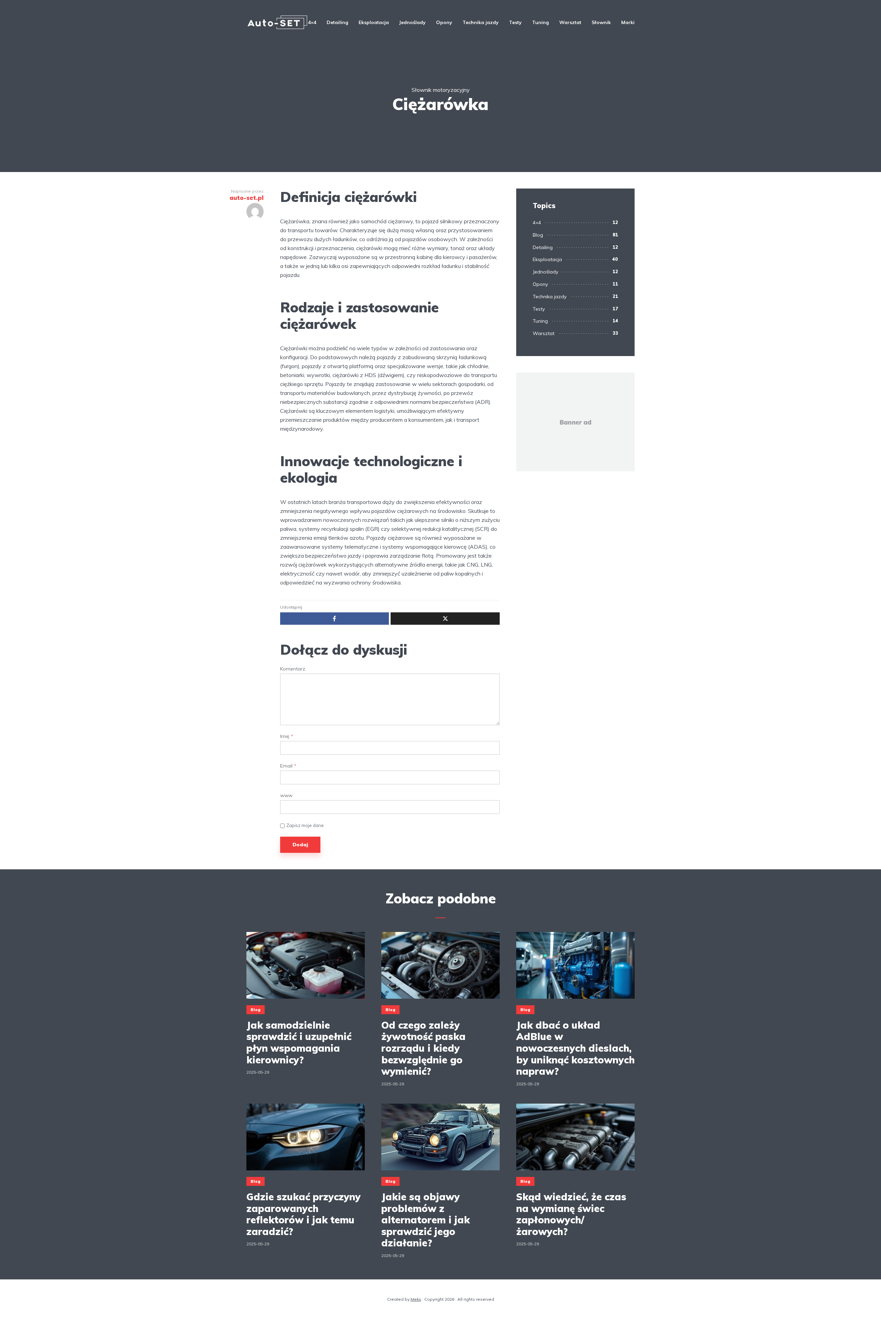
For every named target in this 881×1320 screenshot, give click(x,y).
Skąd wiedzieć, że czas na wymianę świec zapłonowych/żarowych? (571, 1214)
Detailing (337, 22)
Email (288, 766)
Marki (628, 22)
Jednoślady (412, 22)
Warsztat (570, 22)
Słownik (601, 22)
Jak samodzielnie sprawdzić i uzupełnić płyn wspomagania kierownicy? (298, 1042)
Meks (416, 1299)
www (286, 795)
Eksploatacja (374, 22)
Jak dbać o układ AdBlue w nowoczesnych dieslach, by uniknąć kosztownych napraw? (575, 1048)
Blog (538, 235)
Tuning (540, 22)
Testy (515, 22)
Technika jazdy (481, 22)
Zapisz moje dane (305, 825)
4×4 (312, 22)
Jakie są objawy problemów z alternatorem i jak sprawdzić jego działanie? (425, 1220)
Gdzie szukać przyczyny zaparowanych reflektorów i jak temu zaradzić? (303, 1214)
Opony (444, 22)
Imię (286, 736)
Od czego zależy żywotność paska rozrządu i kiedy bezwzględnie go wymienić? (423, 1048)
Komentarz (292, 669)
